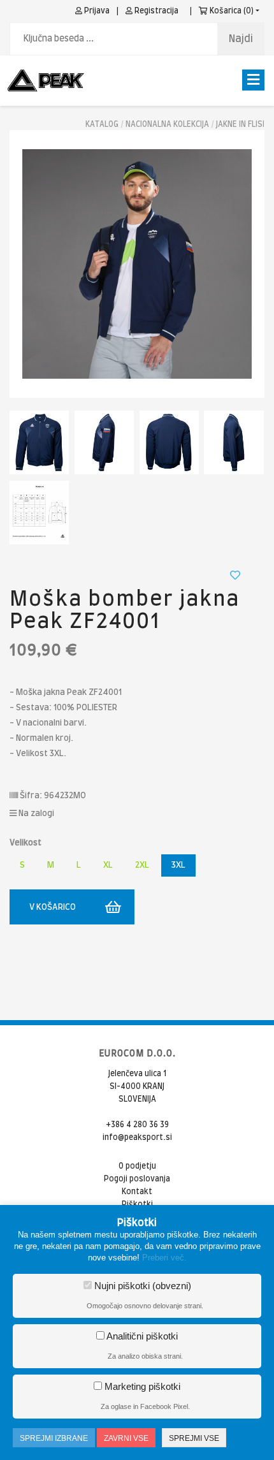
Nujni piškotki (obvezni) (141, 1285)
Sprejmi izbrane (54, 1438)
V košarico (52, 907)
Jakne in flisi (240, 124)
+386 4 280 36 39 (137, 1124)
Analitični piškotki (141, 1336)
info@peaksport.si (137, 1137)
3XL (178, 865)
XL (108, 865)
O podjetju (137, 1166)
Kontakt (137, 1191)
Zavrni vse (126, 1438)
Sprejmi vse (194, 1438)
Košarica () (231, 11)
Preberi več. (164, 1257)
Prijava (96, 11)
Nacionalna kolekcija (167, 124)
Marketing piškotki (141, 1386)
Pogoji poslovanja (137, 1179)
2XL (142, 865)
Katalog (102, 124)
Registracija (155, 11)
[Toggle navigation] (253, 80)
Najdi (241, 39)
